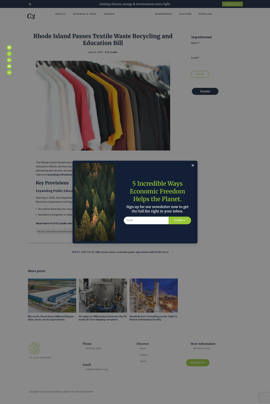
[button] (192, 165)
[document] (135, 202)
